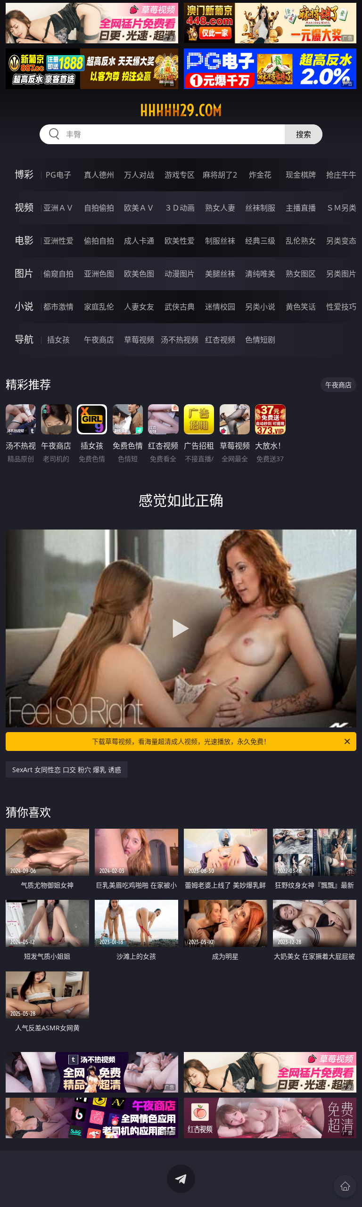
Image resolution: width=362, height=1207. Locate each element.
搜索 (303, 134)
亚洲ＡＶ (58, 208)
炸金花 (260, 175)
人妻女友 (139, 307)
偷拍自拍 (99, 241)
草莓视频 (139, 339)
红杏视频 (220, 339)
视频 (24, 207)
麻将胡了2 (220, 175)
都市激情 (58, 307)
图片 (24, 273)
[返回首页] (345, 1186)
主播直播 (301, 208)
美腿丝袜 (220, 274)
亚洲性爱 (58, 241)
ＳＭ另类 (341, 208)
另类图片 (341, 274)
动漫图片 (180, 274)
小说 (24, 306)
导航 (24, 339)
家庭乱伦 (99, 307)
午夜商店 (99, 339)
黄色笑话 (301, 307)
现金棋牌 (301, 175)
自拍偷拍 (99, 208)
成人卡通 (139, 241)
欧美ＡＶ (139, 208)
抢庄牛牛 (341, 175)
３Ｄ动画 (180, 208)
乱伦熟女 (301, 241)
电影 (24, 240)
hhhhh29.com (181, 110)
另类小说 (260, 307)
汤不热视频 (179, 339)
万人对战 (139, 175)
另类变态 (341, 241)
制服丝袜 (220, 241)
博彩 (24, 174)
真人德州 (99, 175)
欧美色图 (139, 274)
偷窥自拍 (58, 274)
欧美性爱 (180, 241)
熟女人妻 (220, 208)
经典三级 (260, 241)
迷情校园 (220, 307)
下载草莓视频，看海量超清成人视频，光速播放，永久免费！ (181, 741)
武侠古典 (180, 307)
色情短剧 (260, 339)
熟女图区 (301, 274)
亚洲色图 (99, 274)
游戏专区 (180, 175)
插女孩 (58, 339)
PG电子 (58, 175)
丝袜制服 (260, 208)
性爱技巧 (341, 307)
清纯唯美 (260, 274)
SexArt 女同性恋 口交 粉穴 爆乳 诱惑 (66, 769)
